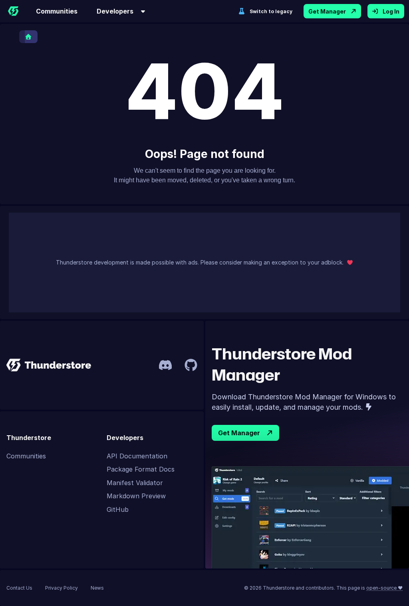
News (97, 588)
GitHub (118, 509)
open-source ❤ (384, 588)
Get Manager (327, 11)
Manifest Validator (135, 483)
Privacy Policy (61, 588)
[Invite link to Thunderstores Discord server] (165, 365)
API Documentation (137, 456)
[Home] (13, 11)
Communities (56, 11)
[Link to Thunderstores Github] (191, 365)
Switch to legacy (271, 11)
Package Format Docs (141, 469)
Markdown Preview (136, 496)
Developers (115, 11)
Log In (391, 11)
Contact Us (19, 588)
